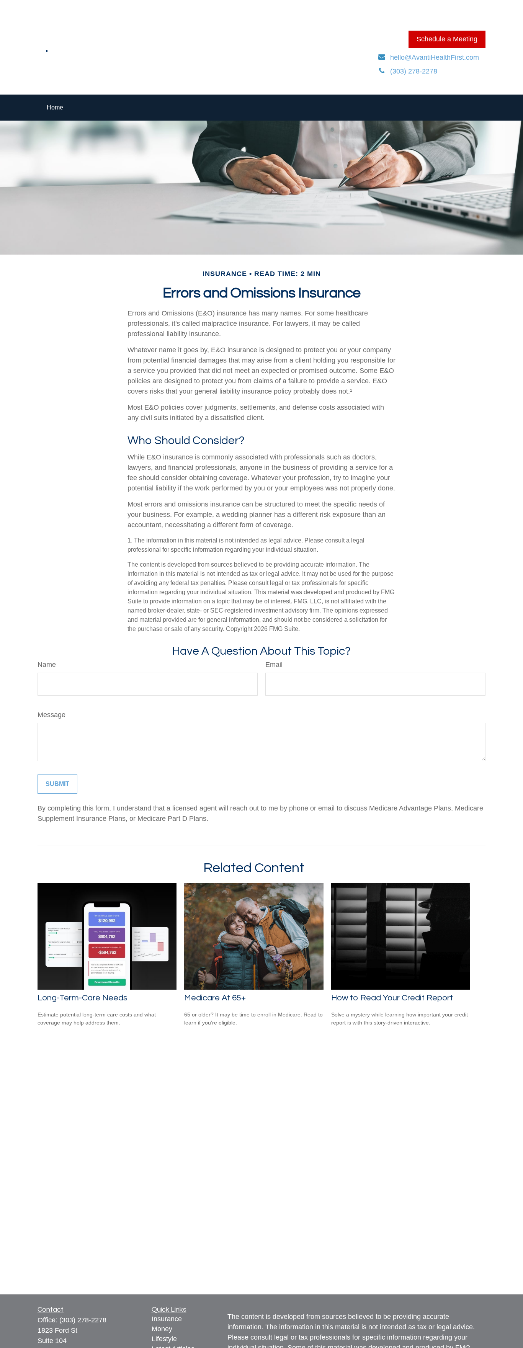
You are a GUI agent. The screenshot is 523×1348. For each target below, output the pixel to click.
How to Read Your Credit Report (392, 997)
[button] (55, 107)
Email (274, 664)
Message (51, 715)
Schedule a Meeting (447, 39)
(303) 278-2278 (82, 1320)
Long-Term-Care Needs (82, 997)
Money (162, 1329)
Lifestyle (164, 1339)
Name (47, 664)
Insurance (167, 1319)
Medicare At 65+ (215, 997)
